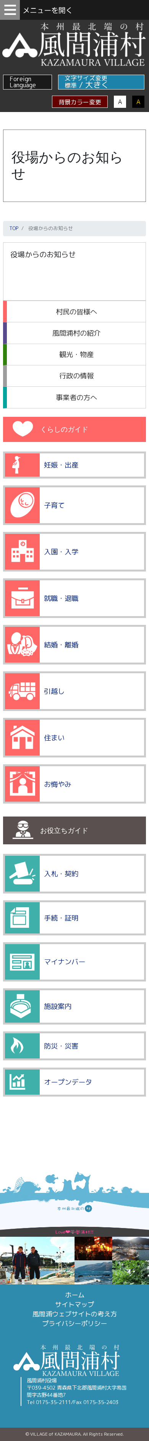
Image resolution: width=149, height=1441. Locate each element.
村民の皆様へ (76, 312)
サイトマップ (74, 1304)
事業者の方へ (76, 397)
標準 (71, 85)
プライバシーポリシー (74, 1323)
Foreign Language (23, 82)
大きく (97, 84)
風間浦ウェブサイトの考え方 (74, 1314)
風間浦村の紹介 (76, 333)
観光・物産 (76, 354)
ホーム (74, 1295)
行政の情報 (76, 376)
